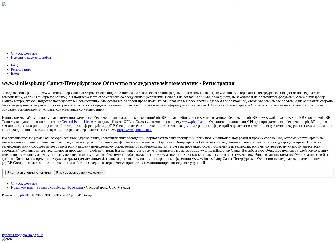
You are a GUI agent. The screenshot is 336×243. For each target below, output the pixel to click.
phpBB (25, 195)
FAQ (14, 65)
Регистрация (21, 69)
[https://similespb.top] (119, 46)
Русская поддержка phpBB (22, 235)
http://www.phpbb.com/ (134, 130)
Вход (15, 73)
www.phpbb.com (194, 122)
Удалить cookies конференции (60, 187)
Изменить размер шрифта (31, 57)
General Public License (78, 122)
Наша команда (22, 187)
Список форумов (24, 53)
